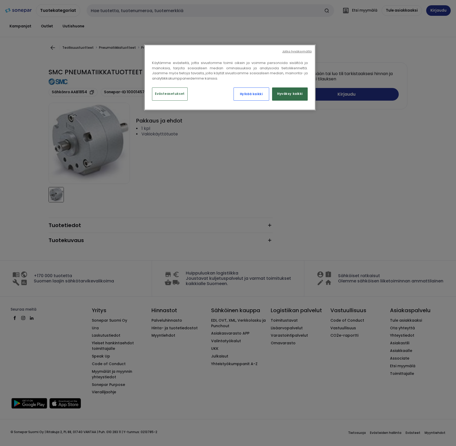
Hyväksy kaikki (290, 94)
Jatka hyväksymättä (297, 51)
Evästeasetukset (170, 94)
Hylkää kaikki (251, 94)
